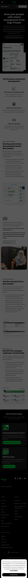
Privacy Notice (14, 570)
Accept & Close (14, 574)
